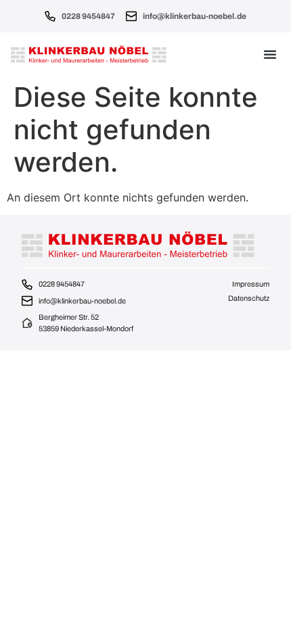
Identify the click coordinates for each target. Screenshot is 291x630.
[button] (270, 54)
